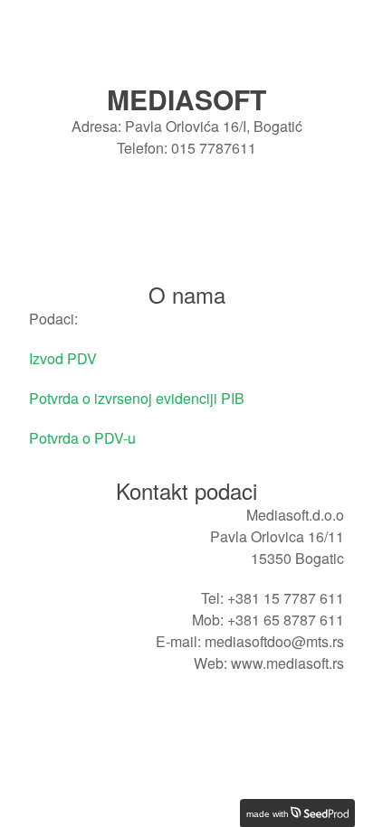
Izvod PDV (63, 358)
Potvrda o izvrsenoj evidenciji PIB (136, 398)
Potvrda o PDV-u (82, 438)
